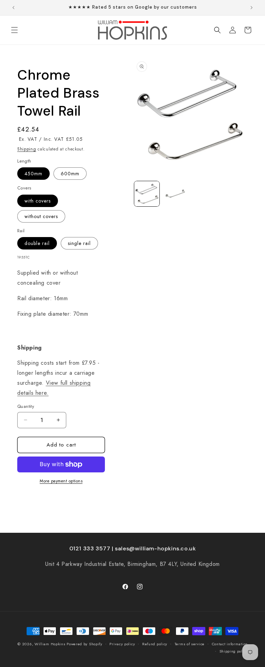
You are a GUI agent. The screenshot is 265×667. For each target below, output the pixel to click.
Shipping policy (233, 651)
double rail (37, 243)
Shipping (26, 149)
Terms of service (190, 644)
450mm (33, 173)
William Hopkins (51, 644)
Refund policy (154, 644)
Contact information (230, 644)
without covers (41, 216)
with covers (37, 200)
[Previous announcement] (13, 7)
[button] (14, 30)
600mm (70, 173)
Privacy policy (122, 644)
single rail (79, 243)
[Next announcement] (251, 7)
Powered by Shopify (84, 644)
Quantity (25, 406)
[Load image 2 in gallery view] (175, 193)
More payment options (61, 481)
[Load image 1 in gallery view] (146, 193)
